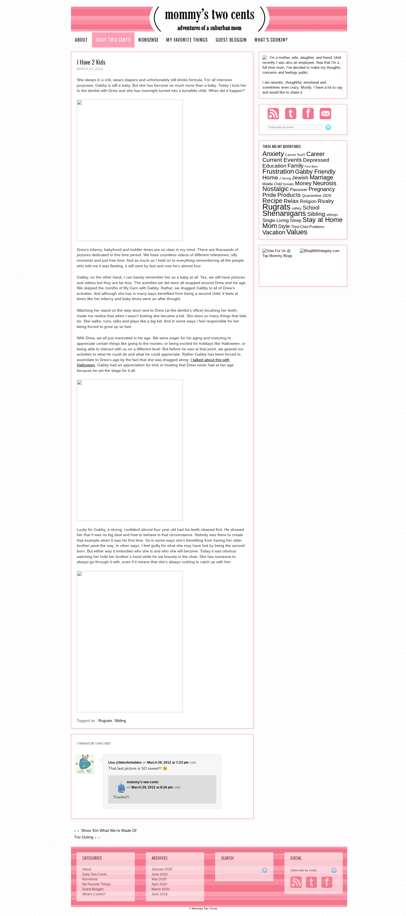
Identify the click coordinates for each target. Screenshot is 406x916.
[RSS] (273, 113)
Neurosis (324, 183)
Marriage (321, 177)
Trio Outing (83, 837)
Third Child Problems (308, 227)
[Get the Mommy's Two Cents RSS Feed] (296, 882)
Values (296, 232)
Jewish (300, 178)
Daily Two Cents (113, 39)
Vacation (273, 232)
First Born (311, 166)
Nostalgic (275, 189)
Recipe (272, 200)
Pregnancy (322, 189)
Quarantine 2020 (316, 195)
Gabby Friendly (315, 171)
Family (296, 165)
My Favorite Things (187, 39)
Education (274, 166)
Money (303, 183)
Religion (308, 201)
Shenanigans (284, 213)
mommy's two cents (143, 782)
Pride (269, 195)
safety (297, 208)
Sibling (120, 720)
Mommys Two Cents (204, 908)
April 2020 (159, 884)
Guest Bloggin (231, 39)
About (81, 39)
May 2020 (159, 879)
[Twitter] (291, 113)
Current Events (282, 160)
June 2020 (160, 874)
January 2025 (162, 869)
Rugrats (105, 720)
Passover (298, 189)
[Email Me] (325, 113)
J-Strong (285, 178)
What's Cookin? (271, 39)
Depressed (316, 160)
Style (284, 226)
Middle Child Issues (278, 184)
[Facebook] (308, 113)
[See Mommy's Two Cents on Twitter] (311, 882)
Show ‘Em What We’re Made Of (108, 830)
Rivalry (326, 201)
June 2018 (160, 894)
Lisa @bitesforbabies (125, 762)
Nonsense (148, 39)
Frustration (278, 171)
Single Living (275, 220)
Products (289, 195)
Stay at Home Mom (302, 222)
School (311, 208)
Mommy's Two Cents (209, 19)
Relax (291, 201)
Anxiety (273, 153)
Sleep (295, 220)
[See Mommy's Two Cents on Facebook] (327, 882)
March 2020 (161, 889)
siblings (332, 214)
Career (315, 153)
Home (270, 177)
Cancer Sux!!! (295, 155)
